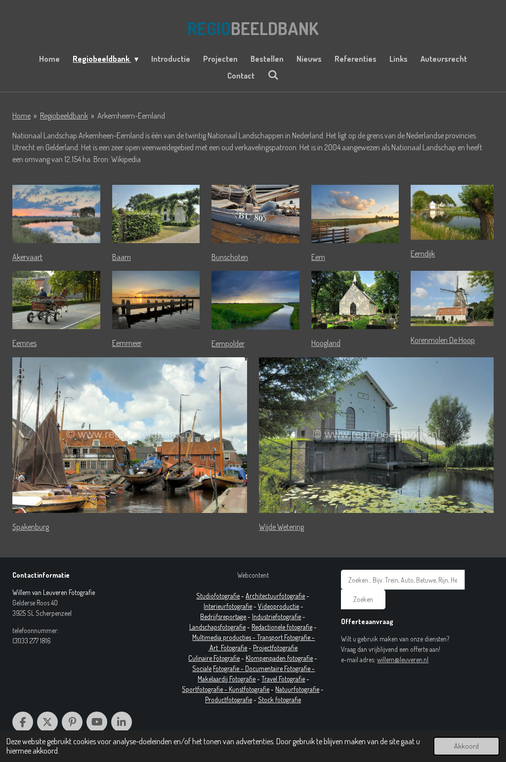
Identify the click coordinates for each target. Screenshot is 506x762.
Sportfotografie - (205, 689)
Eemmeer (127, 343)
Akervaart (27, 257)
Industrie (263, 616)
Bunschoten (229, 257)
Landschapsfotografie (217, 627)
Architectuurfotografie (275, 596)
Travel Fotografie (283, 679)
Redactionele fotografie (282, 627)
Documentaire (264, 668)
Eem (318, 257)
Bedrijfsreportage (223, 616)
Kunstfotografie (249, 689)
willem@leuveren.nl (402, 659)
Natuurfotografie (297, 689)
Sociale (201, 668)
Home (21, 116)
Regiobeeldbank (64, 116)
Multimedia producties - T (226, 637)
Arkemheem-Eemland (131, 116)
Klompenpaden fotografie (279, 658)
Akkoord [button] (466, 745)
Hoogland (325, 343)
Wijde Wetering (281, 527)
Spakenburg (30, 527)
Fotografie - (229, 668)
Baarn (121, 257)
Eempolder (228, 343)
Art (215, 647)
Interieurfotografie (228, 606)
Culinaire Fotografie (214, 658)
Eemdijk (423, 253)
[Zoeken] (273, 74)
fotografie (288, 616)
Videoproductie (278, 606)
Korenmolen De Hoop (443, 340)
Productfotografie (228, 699)
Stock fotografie (279, 699)
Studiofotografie (218, 596)
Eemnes (24, 343)
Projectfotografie (275, 647)
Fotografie (234, 647)
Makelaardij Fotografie (226, 679)
